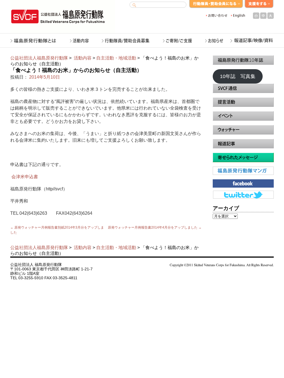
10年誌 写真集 (237, 76)
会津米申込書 (24, 176)
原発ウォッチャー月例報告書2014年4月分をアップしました (155, 227)
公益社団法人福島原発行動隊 (39, 58)
